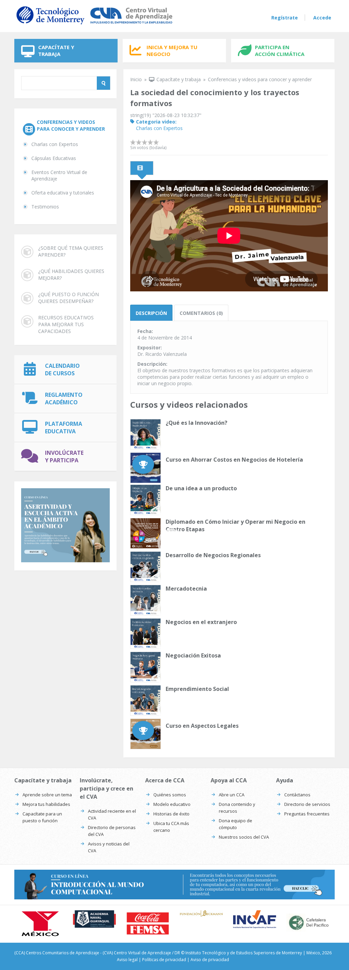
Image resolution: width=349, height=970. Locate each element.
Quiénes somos (169, 795)
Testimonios (45, 206)
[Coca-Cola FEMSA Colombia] (147, 923)
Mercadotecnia (186, 588)
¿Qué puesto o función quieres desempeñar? (68, 297)
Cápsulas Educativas (53, 158)
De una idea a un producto (201, 488)
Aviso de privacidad (210, 959)
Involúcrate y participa (64, 456)
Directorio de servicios (307, 804)
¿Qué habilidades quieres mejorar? (71, 274)
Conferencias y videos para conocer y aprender (71, 125)
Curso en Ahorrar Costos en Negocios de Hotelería (234, 459)
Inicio (136, 79)
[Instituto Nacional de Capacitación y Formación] (255, 919)
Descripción (151, 313)
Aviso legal (127, 959)
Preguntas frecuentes (307, 814)
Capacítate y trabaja (56, 50)
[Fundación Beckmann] (201, 913)
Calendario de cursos (62, 369)
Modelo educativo (172, 804)
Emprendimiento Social (197, 689)
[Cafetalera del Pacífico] (308, 922)
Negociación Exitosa (193, 655)
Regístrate (284, 17)
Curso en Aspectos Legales (202, 725)
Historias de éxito (171, 814)
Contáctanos (297, 795)
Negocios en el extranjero (201, 622)
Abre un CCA (231, 795)
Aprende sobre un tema (47, 795)
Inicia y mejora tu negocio (172, 50)
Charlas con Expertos (54, 144)
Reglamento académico (63, 398)
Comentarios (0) (201, 313)
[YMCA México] (41, 924)
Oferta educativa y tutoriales (62, 192)
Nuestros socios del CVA (244, 837)
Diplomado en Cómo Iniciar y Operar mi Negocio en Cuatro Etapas (235, 525)
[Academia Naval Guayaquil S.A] (94, 919)
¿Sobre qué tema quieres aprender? (70, 251)
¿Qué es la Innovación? (196, 422)
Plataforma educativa (63, 427)
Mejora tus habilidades (46, 804)
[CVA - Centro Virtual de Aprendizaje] (94, 24)
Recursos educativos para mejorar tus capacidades (66, 324)
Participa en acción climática (279, 50)
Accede (322, 17)
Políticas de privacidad (164, 959)
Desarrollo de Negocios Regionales (213, 555)
